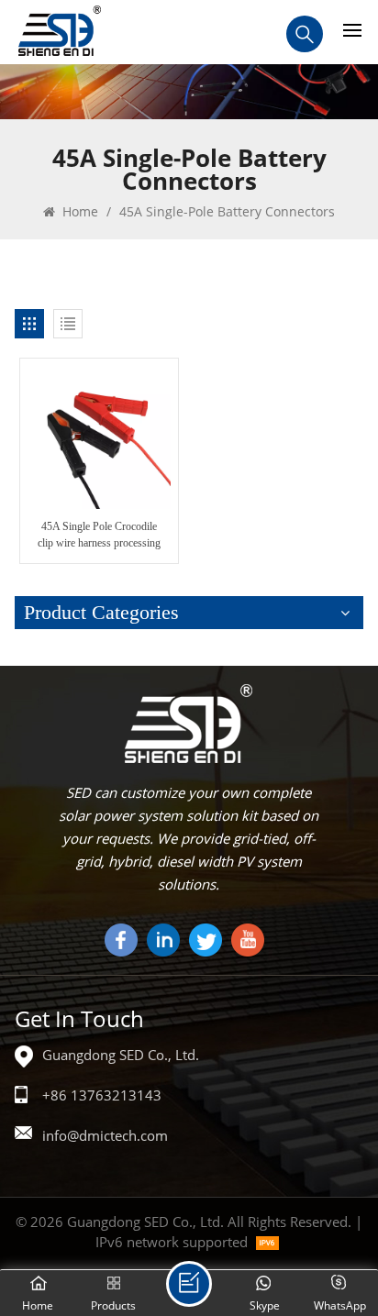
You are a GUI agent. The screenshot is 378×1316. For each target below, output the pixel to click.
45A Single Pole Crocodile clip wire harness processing (99, 534)
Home (78, 211)
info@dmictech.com (105, 1135)
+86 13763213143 (101, 1095)
